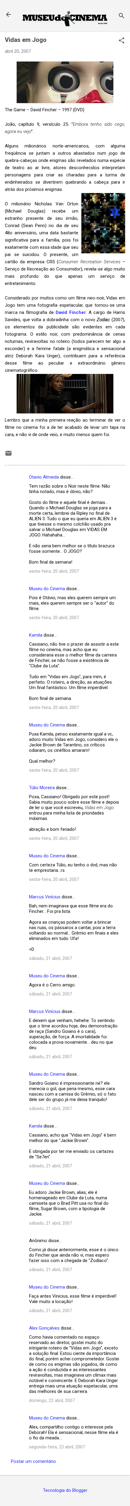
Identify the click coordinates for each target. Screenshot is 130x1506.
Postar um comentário (33, 1461)
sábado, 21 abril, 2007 (50, 958)
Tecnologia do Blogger (65, 1490)
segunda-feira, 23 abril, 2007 (57, 1447)
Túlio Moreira (42, 787)
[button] (121, 41)
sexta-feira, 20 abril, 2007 (54, 571)
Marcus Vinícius (44, 897)
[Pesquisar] (121, 16)
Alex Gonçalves (44, 1328)
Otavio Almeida (44, 477)
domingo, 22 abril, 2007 (52, 1400)
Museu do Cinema (47, 588)
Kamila (35, 635)
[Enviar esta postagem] (8, 455)
